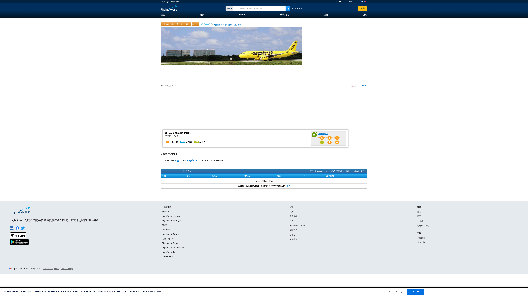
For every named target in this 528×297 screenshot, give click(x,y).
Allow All (415, 292)
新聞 (419, 216)
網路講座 (293, 239)
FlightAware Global (170, 243)
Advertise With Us (297, 226)
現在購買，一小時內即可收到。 (354, 171)
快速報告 (166, 225)
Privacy (57, 269)
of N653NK (172, 142)
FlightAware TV (168, 252)
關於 (291, 212)
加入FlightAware (168, 2)
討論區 (420, 221)
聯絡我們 (421, 238)
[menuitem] (163, 15)
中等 (165, 86)
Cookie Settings (67, 269)
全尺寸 (175, 86)
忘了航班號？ (297, 8)
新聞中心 (293, 230)
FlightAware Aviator (170, 234)
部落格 (292, 235)
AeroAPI (165, 212)
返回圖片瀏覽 (169, 24)
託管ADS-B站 (423, 226)
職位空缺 (293, 216)
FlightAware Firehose (171, 216)
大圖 (169, 86)
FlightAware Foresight (171, 220)
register (193, 160)
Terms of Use (48, 269)
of (186, 142)
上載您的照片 (184, 24)
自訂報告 (166, 229)
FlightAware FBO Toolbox (173, 248)
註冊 (363, 8)
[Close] (524, 292)
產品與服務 (167, 207)
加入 (288, 186)
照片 (419, 212)
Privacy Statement (156, 291)
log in (178, 160)
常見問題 (421, 242)
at (200, 142)
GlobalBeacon (168, 256)
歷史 (291, 221)
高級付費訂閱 (168, 238)
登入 (178, 2)
